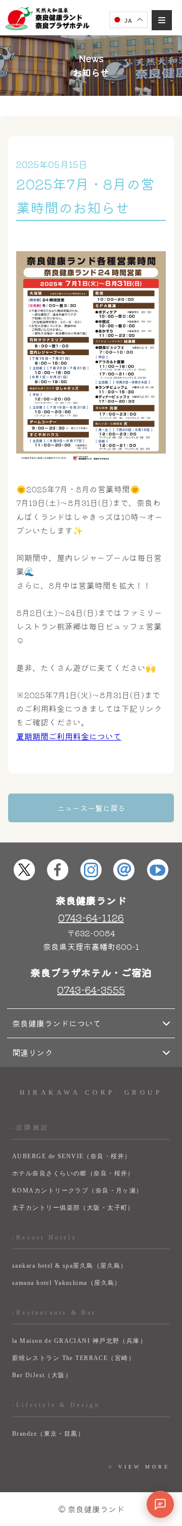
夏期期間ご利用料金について (68, 736)
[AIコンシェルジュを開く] (160, 1504)
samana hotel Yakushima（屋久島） (66, 1282)
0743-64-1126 (91, 917)
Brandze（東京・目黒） (48, 1433)
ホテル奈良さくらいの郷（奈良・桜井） (73, 1173)
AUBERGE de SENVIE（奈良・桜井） (71, 1156)
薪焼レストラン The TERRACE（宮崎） (73, 1358)
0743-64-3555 (91, 989)
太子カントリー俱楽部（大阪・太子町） (73, 1207)
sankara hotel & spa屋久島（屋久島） (69, 1265)
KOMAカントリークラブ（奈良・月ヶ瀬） (77, 1190)
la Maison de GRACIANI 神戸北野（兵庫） (79, 1340)
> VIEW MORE (139, 1467)
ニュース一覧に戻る (91, 808)
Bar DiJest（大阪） (42, 1375)
